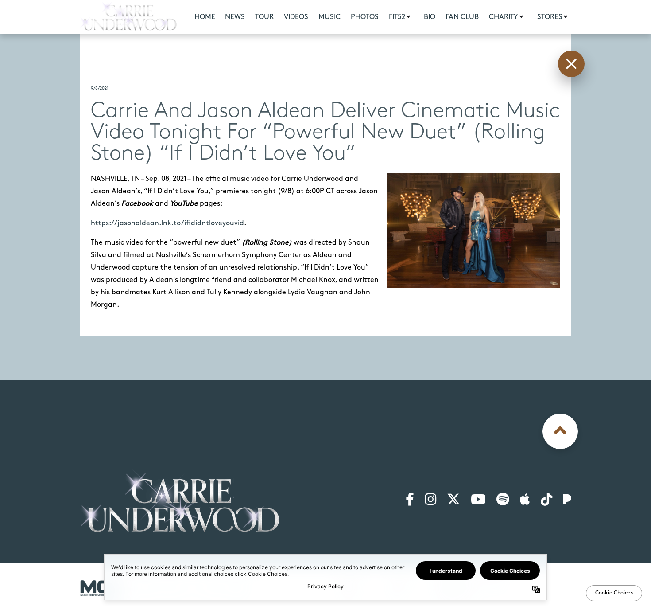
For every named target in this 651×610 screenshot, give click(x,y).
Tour (264, 17)
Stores (549, 17)
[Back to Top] (560, 431)
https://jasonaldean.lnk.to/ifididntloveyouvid (167, 223)
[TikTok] (546, 500)
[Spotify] (502, 500)
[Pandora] (567, 500)
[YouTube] (478, 500)
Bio (429, 17)
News (235, 17)
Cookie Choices (548, 585)
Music (329, 17)
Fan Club (462, 17)
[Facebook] (410, 500)
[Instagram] (430, 500)
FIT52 (397, 17)
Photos (365, 17)
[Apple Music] (525, 500)
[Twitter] (453, 500)
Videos (296, 17)
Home (204, 17)
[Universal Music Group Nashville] (100, 588)
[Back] (571, 64)
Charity (503, 17)
